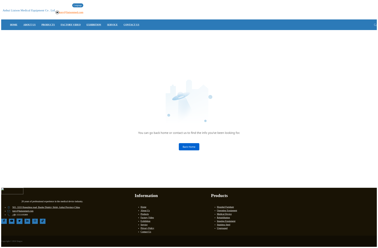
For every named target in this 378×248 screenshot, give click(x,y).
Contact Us (146, 231)
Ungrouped (222, 228)
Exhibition (145, 221)
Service (144, 224)
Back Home (189, 146)
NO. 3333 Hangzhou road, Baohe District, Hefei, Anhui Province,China (46, 207)
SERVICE (112, 24)
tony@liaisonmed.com (71, 12)
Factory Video (147, 217)
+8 (13, 214)
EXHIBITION (94, 24)
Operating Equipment (227, 210)
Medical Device (224, 214)
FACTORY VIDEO (71, 24)
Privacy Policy (147, 228)
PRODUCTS (48, 24)
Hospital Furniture (225, 207)
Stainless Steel (223, 224)
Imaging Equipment (226, 221)
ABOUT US (29, 24)
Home (143, 207)
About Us (145, 210)
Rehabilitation (223, 217)
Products (145, 214)
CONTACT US (131, 24)
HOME (13, 24)
